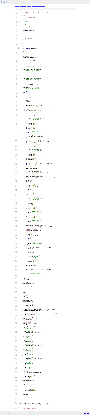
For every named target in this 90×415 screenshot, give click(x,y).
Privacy (10, 413)
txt (85, 413)
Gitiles (7, 413)
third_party (23, 6)
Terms (14, 413)
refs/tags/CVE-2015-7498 (38, 6)
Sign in (87, 2)
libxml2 (29, 6)
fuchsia (17, 6)
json (88, 413)
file (40, 9)
